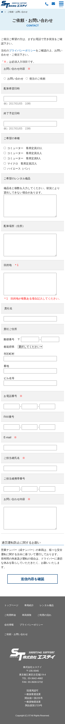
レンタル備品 (47, 605)
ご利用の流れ (44, 615)
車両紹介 (29, 605)
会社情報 (9, 624)
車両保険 (26, 615)
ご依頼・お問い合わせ (16, 634)
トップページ (11, 605)
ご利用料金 (10, 615)
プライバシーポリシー (22, 50)
